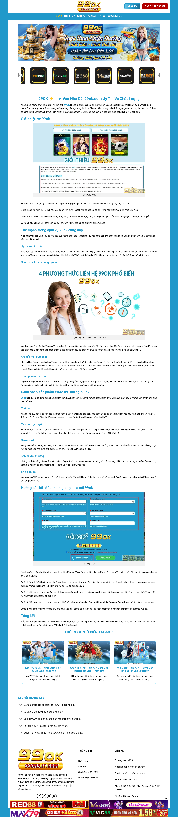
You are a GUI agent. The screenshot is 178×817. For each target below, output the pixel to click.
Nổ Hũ (101, 16)
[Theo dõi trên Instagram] (44, 796)
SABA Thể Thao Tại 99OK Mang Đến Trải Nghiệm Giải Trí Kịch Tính (89, 669)
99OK (59, 16)
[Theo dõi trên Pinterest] (49, 796)
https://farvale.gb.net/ (134, 766)
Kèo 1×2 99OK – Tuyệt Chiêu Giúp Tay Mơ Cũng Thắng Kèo (43, 669)
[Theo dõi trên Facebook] (39, 796)
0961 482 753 (130, 779)
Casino (91, 16)
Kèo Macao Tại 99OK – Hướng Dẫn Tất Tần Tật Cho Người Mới (135, 669)
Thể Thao (69, 16)
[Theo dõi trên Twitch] (54, 796)
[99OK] (89, 6)
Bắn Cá (81, 16)
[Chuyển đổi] (21, 705)
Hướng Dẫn (113, 16)
